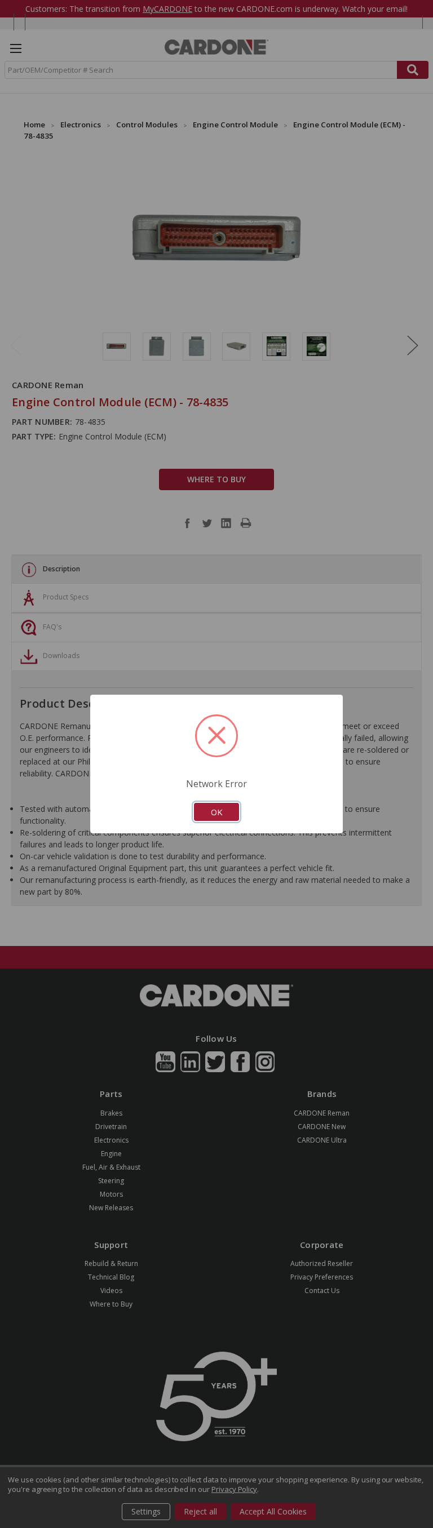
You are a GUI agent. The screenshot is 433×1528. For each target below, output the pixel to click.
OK (216, 812)
